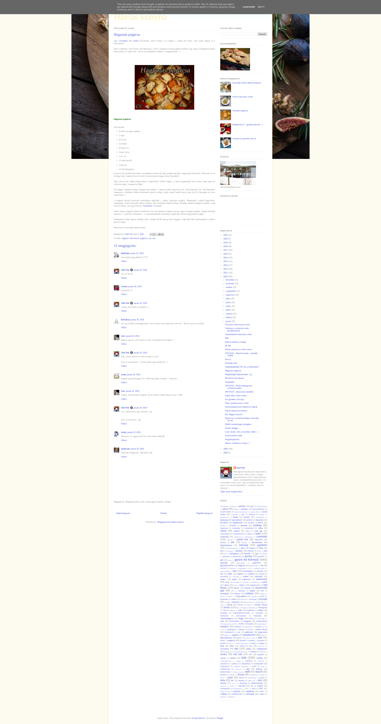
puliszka (261, 640)
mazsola (257, 616)
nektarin (238, 627)
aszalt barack (225, 512)
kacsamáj (224, 576)
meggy (241, 618)
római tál (261, 646)
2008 (225, 453)
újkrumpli (243, 683)
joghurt (240, 574)
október (229, 287)
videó (247, 688)
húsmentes (248, 571)
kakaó (246, 576)
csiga (249, 534)
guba (230, 560)
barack (247, 517)
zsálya (261, 694)
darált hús (242, 539)
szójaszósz (224, 666)
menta (251, 618)
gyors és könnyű (247, 559)
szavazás (261, 661)
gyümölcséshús (227, 565)
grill (221, 560)
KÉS (232, 591)
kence (236, 588)
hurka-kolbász (225, 571)
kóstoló (262, 594)
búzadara (236, 528)
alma (225, 509)
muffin (241, 624)
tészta (241, 674)
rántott (253, 643)
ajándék (242, 506)
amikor (136, 41)
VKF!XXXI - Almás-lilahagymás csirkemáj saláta (238, 387)
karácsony (261, 579)
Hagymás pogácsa (233, 371)
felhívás (251, 551)
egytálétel (262, 545)
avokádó (234, 514)
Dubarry (244, 542)
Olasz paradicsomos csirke (237, 403)
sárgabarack (262, 649)
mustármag (261, 624)
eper (243, 548)
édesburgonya (226, 545)
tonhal (241, 678)
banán (235, 517)
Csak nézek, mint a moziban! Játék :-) (241, 432)
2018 (225, 246)
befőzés (249, 520)
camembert (249, 528)
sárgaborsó (228, 652)
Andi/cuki (125, 449)
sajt (236, 648)
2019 (225, 242)
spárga (223, 658)
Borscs (228, 359)
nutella (258, 627)
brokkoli (233, 525)
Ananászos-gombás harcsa (244, 138)
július (228, 298)
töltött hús (251, 680)
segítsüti (253, 652)
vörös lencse (224, 691)
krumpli (263, 599)
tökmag (241, 680)
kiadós (252, 591)
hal (262, 565)
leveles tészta (261, 605)
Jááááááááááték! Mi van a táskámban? (242, 367)
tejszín (259, 671)
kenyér (247, 588)
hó (250, 568)
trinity (123, 432)
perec (239, 638)
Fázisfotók (147, 206)
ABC (227, 338)
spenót (233, 658)
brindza (222, 525)
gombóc (261, 556)
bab (242, 514)
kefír (235, 585)
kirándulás (224, 593)
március (229, 314)
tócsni (222, 678)
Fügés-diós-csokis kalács (236, 395)
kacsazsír (236, 576)
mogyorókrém (261, 621)
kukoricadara (248, 602)
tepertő (223, 675)
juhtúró (251, 574)
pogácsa (143, 238)
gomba (248, 556)
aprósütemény (258, 509)
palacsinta (262, 632)
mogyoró (247, 621)
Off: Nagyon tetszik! (233, 414)
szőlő (254, 666)
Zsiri (123, 336)
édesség (243, 545)
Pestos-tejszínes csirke (242, 97)
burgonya (224, 528)
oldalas (242, 629)
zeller (262, 691)
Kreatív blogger (231, 428)
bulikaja (257, 525)
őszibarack (229, 632)
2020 (225, 239)
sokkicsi (262, 652)
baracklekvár (260, 517)
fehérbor (239, 551)
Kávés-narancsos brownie (236, 411)
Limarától (123, 41)
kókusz (237, 593)
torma (262, 678)
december (230, 280)
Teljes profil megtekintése (231, 492)
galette (264, 554)
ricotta (242, 646)
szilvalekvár (246, 664)
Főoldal (163, 513)
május (229, 306)
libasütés (252, 608)
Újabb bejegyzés (123, 513)
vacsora (241, 686)
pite (260, 637)
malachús (250, 610)
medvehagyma (226, 618)
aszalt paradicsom (241, 512)
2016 (225, 254)
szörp (262, 666)
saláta (248, 649)
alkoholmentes (262, 506)
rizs (250, 646)
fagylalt (252, 548)
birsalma (224, 523)
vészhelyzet (238, 688)
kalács (223, 579)
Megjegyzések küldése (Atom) (170, 522)
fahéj (261, 548)
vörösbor (236, 691)
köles (222, 596)
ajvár (252, 506)
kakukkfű (259, 576)
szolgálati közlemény (241, 666)
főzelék (247, 553)
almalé (235, 509)
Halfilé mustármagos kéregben (238, 424)
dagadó (229, 540)
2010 (225, 276)
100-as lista (224, 506)
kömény (229, 596)
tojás (230, 677)
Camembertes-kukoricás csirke (238, 334)
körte (234, 599)
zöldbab (223, 694)
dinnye (223, 542)
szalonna (249, 661)
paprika (235, 635)
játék (230, 574)
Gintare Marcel (198, 718)
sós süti (152, 238)
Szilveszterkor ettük (233, 435)
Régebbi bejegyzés (204, 513)
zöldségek (250, 694)
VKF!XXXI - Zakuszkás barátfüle (239, 392)
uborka (223, 683)
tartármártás (225, 672)
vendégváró (225, 688)
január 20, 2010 (137, 253)
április (228, 310)
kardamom (255, 582)
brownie (244, 525)
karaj (227, 582)
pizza (222, 640)
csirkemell (237, 537)
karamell (245, 582)
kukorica (235, 602)
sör (250, 654)
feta (265, 551)
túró (260, 680)
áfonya (233, 506)
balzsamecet (224, 517)
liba (238, 608)
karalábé (236, 582)
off (223, 629)
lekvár (229, 605)
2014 (225, 261)
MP (235, 624)
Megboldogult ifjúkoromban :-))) (238, 374)
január (229, 321)
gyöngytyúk (241, 563)
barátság (224, 520)
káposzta (246, 579)
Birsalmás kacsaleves (234, 378)
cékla (260, 528)
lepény (249, 605)
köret (262, 596)
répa (222, 646)
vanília (260, 686)
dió (232, 542)
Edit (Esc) (125, 320)
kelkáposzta (255, 585)
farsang (229, 551)
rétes (232, 646)
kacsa (261, 574)
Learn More (249, 7)
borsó (260, 523)
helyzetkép (242, 568)
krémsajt (252, 599)
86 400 (228, 346)
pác (239, 632)
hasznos (232, 568)
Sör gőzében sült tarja (234, 399)
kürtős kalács (260, 602)
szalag (238, 661)
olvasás (250, 629)
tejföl (247, 671)
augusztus (230, 295)
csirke (258, 533)
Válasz (124, 261)
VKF (261, 688)
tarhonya (238, 669)
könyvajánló (241, 596)
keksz (242, 585)
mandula (223, 613)
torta (222, 680)
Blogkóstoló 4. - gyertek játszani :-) (247, 124)
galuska (226, 556)
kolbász (250, 593)
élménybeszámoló (231, 548)
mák (240, 610)
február (229, 317)
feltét (259, 551)
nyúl (265, 627)
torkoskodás (252, 678)
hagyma (125, 238)
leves (227, 607)
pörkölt (242, 640)
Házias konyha (140, 17)
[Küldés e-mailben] (151, 234)
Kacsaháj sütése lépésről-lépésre (246, 83)
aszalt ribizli (255, 512)
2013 (225, 265)
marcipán (259, 613)
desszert (259, 539)
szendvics (224, 664)
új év (234, 683)
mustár (250, 624)
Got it (261, 7)
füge (257, 554)
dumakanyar (257, 542)
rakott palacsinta (242, 643)
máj (224, 610)
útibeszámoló (257, 683)
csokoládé (261, 536)
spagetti (260, 654)
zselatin (222, 697)
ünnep (232, 686)
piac (253, 638)
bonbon (251, 523)
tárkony (259, 669)
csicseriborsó (238, 534)
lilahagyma (262, 608)
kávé (226, 585)
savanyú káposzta (241, 652)
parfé (263, 635)
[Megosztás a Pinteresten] (162, 234)
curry (247, 531)
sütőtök (259, 658)
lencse (240, 605)
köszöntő (243, 599)
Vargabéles (230, 382)
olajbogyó (231, 629)
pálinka (226, 635)
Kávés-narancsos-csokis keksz (238, 349)
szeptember (231, 291)
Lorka (123, 374)
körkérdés (224, 599)
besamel (259, 520)
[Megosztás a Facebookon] (159, 234)
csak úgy (258, 531)
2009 (225, 449)
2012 (225, 269)
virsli (254, 688)
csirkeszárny (248, 537)
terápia (232, 675)
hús (234, 571)
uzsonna (223, 686)
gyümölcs (257, 563)
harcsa (223, 568)
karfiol (264, 582)
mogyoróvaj (227, 624)
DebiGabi (125, 253)
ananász (244, 509)
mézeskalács (234, 621)
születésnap (225, 669)
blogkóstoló (238, 523)
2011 (225, 273)
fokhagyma (234, 553)
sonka (223, 654)
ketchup (241, 591)
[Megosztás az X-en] (156, 234)
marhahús (224, 616)
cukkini (237, 531)
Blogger (220, 718)
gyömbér (224, 563)
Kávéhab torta (231, 363)
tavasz (235, 672)
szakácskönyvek (225, 661)
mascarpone (241, 616)
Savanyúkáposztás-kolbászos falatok (241, 407)
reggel (261, 643)
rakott (231, 643)
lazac (222, 605)
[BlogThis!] (154, 234)
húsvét (260, 571)
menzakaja (261, 618)
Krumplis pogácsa (240, 111)
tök (232, 680)
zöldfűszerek (237, 694)
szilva (234, 664)
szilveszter (258, 664)
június (228, 302)
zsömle (230, 697)
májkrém (232, 610)
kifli (262, 591)
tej (241, 672)
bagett (262, 514)
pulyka (223, 643)
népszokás (248, 627)
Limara (124, 286)
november (230, 283)
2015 (225, 258)
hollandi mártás (259, 568)
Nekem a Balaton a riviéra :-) (237, 443)
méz (222, 621)
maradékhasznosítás (241, 613)
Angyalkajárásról (232, 439)
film (225, 554)
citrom (223, 531)
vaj (252, 686)
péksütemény (226, 638)
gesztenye (237, 556)
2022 (225, 235)
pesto (247, 638)
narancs (224, 626)
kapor (234, 579)
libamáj (244, 608)
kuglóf (227, 602)
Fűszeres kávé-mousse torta (237, 324)
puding (251, 640)
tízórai (262, 675)
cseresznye (224, 534)
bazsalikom (237, 520)
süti (243, 657)
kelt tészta (134, 238)
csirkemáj (224, 537)
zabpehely (250, 691)
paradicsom (249, 635)
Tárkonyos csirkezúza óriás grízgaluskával (237, 329)
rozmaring (224, 649)
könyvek (254, 596)
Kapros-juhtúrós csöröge (235, 342)
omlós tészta (261, 629)
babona (252, 514)
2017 (225, 250)
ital (221, 574)
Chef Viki (125, 270)
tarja (248, 669)
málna (260, 610)
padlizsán (249, 632)
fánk (222, 551)
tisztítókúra (253, 675)
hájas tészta (254, 565)
